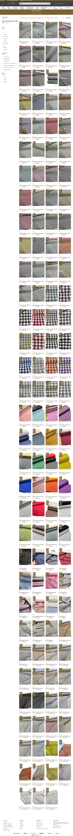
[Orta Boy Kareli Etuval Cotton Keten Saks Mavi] (38, 245)
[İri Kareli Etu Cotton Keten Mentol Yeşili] (65, 389)
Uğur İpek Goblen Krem (50, 688)
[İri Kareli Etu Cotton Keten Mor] (65, 365)
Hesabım (21, 822)
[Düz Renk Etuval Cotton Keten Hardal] (52, 437)
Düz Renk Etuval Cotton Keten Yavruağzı (25, 424)
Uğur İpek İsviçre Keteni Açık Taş (38, 736)
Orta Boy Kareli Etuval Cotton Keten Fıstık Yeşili (65, 281)
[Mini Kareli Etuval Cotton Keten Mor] (25, 126)
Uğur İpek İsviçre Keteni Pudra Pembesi (52, 736)
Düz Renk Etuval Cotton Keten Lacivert (25, 448)
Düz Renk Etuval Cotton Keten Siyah (52, 472)
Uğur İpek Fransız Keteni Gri (64, 783)
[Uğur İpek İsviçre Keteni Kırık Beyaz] (38, 748)
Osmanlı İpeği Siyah (23, 568)
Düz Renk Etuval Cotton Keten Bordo (65, 448)
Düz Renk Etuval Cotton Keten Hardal (52, 448)
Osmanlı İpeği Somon (63, 592)
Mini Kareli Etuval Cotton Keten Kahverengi (65, 137)
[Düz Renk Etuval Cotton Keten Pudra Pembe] (38, 485)
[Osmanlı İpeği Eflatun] (25, 605)
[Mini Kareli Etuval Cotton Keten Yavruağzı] (38, 30)
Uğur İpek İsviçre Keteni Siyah (25, 712)
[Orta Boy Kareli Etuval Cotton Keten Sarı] (25, 245)
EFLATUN (5, 49)
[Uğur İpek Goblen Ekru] (65, 676)
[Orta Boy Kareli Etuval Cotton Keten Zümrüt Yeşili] (52, 222)
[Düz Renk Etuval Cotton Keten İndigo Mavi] (38, 437)
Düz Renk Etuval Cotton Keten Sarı (65, 472)
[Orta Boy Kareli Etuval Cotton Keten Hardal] (65, 198)
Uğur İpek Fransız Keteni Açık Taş (25, 807)
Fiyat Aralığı (4, 17)
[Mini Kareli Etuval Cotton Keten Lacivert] (38, 54)
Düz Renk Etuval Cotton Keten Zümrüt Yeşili (38, 472)
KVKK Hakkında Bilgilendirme (8, 825)
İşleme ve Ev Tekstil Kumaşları (9, 65)
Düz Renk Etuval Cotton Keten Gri (65, 520)
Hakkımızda (5, 822)
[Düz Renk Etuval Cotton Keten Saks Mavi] (25, 485)
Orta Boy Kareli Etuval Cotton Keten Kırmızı (25, 209)
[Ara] (50, 4)
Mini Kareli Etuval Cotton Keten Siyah (65, 89)
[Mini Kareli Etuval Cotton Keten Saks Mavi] (38, 102)
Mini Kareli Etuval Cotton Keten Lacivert (38, 65)
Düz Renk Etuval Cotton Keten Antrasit (25, 472)
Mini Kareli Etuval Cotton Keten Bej (52, 161)
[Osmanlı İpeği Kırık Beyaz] (25, 30)
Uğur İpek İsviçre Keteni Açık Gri (65, 712)
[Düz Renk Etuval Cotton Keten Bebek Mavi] (25, 509)
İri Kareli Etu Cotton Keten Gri (38, 400)
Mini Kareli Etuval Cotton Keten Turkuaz (52, 41)
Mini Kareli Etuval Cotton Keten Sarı (25, 113)
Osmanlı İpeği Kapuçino (37, 640)
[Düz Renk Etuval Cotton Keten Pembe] (52, 413)
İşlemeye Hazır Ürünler (40, 823)
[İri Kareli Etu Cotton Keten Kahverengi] (52, 317)
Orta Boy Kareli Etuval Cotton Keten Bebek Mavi (38, 281)
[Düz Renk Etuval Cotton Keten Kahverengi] (52, 509)
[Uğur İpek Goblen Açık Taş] (65, 652)
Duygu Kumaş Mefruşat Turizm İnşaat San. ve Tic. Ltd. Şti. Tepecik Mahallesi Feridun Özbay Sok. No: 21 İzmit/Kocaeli (61, 823)
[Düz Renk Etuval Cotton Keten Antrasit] (25, 461)
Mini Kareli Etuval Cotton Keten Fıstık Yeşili (38, 161)
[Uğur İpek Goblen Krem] (52, 676)
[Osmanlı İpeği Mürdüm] (38, 581)
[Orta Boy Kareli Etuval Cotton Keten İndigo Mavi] (52, 198)
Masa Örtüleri (38, 826)
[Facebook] (4, 830)
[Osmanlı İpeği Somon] (65, 581)
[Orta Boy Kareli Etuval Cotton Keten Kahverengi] (38, 198)
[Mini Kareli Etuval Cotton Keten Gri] (25, 150)
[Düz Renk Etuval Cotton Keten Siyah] (52, 461)
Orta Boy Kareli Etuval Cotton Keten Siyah (65, 233)
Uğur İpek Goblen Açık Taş (64, 664)
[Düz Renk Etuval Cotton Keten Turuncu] (52, 485)
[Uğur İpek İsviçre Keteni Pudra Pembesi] (52, 724)
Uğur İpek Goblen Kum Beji (37, 688)
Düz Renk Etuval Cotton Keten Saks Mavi (25, 496)
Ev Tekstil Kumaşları (7, 69)
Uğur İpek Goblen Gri (23, 664)
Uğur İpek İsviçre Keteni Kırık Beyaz (38, 760)
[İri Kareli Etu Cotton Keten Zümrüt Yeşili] (52, 341)
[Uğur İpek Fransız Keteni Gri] (65, 772)
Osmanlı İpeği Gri (62, 616)
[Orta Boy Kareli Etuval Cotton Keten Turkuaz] (25, 174)
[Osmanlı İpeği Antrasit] (52, 557)
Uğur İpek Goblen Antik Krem (51, 664)
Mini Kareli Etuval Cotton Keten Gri (25, 161)
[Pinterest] (9, 830)
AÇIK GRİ (5, 38)
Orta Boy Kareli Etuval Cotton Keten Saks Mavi (38, 257)
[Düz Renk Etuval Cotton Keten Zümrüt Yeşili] (38, 461)
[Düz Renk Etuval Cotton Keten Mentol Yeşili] (52, 533)
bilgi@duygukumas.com (57, 827)
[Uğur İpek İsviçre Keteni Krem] (25, 748)
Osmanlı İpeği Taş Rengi (23, 640)
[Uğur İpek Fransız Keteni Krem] (38, 796)
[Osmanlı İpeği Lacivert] (38, 557)
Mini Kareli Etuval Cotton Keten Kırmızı (52, 137)
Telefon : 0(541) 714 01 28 (57, 825)
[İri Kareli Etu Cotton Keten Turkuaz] (52, 293)
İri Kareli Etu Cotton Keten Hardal (25, 353)
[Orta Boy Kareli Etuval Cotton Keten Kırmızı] (25, 198)
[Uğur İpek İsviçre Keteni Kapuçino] (65, 724)
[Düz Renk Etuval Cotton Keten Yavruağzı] (25, 413)
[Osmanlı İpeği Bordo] (65, 557)
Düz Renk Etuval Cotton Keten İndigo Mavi (38, 448)
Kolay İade (21, 826)
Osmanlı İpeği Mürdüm (36, 592)
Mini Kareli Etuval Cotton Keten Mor (25, 137)
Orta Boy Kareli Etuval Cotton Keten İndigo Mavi (52, 209)
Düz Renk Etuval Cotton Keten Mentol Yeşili (52, 544)
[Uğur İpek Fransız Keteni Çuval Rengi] (38, 772)
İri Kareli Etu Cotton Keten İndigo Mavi (65, 329)
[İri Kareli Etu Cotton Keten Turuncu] (52, 365)
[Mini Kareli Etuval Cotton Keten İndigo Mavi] (52, 54)
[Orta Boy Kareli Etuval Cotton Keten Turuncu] (65, 245)
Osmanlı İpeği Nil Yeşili (50, 616)
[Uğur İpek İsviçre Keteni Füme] (38, 700)
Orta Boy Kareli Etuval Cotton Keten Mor (25, 281)
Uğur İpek (5, 81)
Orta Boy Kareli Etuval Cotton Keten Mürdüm (52, 185)
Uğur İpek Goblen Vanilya (24, 688)
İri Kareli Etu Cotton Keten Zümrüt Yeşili (52, 353)
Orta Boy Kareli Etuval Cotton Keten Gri (52, 281)
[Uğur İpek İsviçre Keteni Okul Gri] (52, 700)
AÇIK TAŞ (5, 41)
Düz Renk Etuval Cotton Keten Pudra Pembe (38, 496)
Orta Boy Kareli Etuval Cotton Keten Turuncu (65, 257)
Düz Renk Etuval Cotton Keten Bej (38, 544)
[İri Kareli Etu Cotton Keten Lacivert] (25, 317)
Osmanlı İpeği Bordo (63, 568)
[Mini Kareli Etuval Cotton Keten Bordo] (25, 78)
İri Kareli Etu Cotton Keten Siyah (65, 353)
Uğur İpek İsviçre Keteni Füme (38, 712)
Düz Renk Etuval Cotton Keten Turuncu (52, 496)
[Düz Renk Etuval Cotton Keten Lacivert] (25, 437)
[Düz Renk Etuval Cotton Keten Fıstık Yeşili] (25, 533)
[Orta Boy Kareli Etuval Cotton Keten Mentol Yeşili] (38, 293)
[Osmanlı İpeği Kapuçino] (38, 628)
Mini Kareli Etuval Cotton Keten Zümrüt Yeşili (52, 89)
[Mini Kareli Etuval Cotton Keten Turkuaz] (52, 30)
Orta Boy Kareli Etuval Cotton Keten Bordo (25, 233)
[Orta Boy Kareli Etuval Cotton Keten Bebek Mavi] (38, 269)
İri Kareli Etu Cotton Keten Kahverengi (52, 329)
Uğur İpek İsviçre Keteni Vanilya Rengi (25, 736)
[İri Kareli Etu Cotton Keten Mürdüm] (65, 293)
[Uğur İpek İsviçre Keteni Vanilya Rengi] (25, 724)
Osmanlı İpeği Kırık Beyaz (24, 41)
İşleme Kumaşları (39, 825)
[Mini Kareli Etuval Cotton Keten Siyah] (65, 78)
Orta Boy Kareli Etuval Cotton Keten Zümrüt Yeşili (52, 233)
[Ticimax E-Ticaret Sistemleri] (33, 835)
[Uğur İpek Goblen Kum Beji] (38, 676)
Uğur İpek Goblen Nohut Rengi (38, 664)
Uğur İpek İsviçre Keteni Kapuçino (65, 736)
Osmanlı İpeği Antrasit (50, 568)
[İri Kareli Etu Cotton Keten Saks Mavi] (25, 365)
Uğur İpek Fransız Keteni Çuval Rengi (38, 783)
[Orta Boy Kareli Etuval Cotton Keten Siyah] (65, 222)
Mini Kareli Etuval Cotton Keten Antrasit (38, 89)
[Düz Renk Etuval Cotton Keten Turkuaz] (38, 413)
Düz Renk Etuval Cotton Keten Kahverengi (52, 520)
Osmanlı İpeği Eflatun (23, 616)
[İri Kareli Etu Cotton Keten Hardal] (25, 341)
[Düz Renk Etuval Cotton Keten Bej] (38, 533)
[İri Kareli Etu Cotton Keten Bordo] (38, 341)
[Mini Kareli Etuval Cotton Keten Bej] (52, 150)
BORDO (5, 47)
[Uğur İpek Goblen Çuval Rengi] (65, 628)
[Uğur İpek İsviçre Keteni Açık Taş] (38, 724)
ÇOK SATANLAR (6, 56)
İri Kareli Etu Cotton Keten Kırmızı (38, 329)
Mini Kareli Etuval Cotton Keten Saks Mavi (38, 113)
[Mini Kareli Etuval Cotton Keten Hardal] (65, 54)
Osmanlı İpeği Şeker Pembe (51, 592)
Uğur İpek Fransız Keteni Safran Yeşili (52, 760)
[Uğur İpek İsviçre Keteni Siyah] (25, 700)
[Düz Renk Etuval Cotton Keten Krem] (65, 533)
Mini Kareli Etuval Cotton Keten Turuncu (65, 113)
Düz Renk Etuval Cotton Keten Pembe (52, 424)
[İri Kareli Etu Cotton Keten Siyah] (65, 341)
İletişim (21, 828)
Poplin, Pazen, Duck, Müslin (8, 67)
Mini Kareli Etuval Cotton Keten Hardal (65, 65)
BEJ (4, 45)
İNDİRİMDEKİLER (7, 59)
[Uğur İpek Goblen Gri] (25, 652)
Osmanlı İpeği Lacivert (36, 568)
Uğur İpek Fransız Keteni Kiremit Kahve (25, 783)
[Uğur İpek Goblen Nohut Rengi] (38, 652)
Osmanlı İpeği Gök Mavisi (24, 592)
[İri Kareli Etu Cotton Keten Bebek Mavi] (25, 389)
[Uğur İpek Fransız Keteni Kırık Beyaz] (52, 796)
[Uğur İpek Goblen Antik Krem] (52, 652)
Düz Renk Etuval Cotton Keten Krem (65, 544)
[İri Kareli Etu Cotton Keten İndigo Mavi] (65, 317)
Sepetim (21, 823)
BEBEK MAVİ (6, 43)
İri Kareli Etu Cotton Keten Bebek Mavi (25, 400)
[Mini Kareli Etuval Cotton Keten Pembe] (65, 30)
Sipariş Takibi (22, 825)
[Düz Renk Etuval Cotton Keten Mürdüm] (65, 413)
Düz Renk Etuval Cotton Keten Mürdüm (65, 424)
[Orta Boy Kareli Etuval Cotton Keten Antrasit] (38, 222)
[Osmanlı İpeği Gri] (65, 605)
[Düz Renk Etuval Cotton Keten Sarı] (65, 461)
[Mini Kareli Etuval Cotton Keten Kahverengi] (65, 126)
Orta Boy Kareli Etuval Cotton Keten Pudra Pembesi (52, 257)
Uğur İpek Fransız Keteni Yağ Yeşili (52, 783)
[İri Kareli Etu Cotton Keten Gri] (38, 389)
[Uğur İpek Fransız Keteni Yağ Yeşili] (52, 772)
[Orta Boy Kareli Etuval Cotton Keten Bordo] (25, 222)
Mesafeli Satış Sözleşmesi (7, 823)
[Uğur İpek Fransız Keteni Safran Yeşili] (52, 748)
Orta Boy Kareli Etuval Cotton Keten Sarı (25, 257)
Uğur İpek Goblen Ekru (63, 688)
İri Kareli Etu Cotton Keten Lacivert (25, 329)
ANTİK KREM (6, 36)
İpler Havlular (38, 822)
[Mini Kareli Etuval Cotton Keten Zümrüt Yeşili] (52, 78)
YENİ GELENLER (6, 61)
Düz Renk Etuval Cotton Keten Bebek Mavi (25, 520)
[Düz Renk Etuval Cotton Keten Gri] (65, 509)
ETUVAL (5, 79)
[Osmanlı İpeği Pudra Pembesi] (38, 605)
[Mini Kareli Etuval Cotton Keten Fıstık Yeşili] (38, 150)
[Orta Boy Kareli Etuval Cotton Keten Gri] (52, 269)
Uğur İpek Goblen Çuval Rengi (64, 640)
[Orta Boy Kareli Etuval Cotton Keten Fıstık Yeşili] (65, 269)
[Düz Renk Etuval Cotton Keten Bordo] (65, 437)
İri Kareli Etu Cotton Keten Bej (51, 400)
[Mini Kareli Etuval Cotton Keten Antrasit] (38, 78)
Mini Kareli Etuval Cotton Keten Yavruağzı (38, 41)
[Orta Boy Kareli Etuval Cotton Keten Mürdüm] (52, 174)
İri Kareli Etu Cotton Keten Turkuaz (52, 305)
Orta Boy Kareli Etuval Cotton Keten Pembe (38, 185)
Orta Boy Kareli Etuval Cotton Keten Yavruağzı (65, 161)
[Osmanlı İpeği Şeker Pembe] (52, 581)
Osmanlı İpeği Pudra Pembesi (38, 616)
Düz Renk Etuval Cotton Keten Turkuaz (38, 424)
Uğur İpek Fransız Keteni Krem (38, 807)
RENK (3, 27)
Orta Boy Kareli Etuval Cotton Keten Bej (25, 305)
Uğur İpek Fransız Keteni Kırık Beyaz (52, 807)
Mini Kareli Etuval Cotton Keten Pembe (65, 41)
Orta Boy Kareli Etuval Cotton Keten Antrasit (38, 233)
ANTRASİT (5, 34)
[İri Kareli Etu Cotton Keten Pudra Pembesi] (38, 365)
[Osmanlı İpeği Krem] (52, 628)
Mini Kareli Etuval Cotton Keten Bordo (25, 89)
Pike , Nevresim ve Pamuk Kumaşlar (42, 828)
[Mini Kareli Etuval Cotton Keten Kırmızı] (52, 126)
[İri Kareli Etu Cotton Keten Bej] (52, 389)
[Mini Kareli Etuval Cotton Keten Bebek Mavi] (38, 126)
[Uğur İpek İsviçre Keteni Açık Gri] (65, 700)
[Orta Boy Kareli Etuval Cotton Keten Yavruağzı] (65, 150)
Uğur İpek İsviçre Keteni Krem (25, 760)
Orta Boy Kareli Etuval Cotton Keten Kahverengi (38, 209)
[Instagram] (6, 830)
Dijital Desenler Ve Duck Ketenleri (10, 63)
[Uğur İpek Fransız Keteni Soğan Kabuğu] (65, 748)
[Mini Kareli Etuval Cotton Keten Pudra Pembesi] (52, 102)
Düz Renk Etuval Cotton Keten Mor (65, 496)
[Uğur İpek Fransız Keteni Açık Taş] (25, 796)
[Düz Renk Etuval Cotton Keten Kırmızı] (38, 509)
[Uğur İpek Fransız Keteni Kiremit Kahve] (25, 772)
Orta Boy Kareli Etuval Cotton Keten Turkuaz (25, 185)
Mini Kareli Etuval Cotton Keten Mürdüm (25, 65)
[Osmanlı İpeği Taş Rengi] (25, 628)
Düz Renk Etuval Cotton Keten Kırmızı (38, 520)
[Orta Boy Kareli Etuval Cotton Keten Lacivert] (65, 174)
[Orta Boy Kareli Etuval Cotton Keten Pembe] (38, 174)
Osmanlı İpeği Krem (49, 640)
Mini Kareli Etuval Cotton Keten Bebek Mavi (38, 137)
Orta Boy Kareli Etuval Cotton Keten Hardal (65, 209)
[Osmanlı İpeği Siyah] (25, 557)
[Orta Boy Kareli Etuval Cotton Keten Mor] (25, 269)
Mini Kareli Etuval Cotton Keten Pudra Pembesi (52, 113)
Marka (3, 73)
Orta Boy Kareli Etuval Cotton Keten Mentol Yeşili (38, 305)
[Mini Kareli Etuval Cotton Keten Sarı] (25, 102)
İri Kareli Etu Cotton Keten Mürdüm (65, 305)
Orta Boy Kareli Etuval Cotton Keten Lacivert (65, 185)
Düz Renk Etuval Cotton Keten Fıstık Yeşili (25, 544)
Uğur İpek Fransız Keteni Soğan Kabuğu (65, 760)
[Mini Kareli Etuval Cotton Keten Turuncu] (65, 102)
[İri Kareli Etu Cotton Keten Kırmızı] (38, 317)
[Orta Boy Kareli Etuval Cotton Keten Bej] (25, 293)
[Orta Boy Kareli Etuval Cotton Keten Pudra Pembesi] (52, 245)
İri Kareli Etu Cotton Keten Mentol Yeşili (65, 400)
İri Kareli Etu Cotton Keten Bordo (38, 353)
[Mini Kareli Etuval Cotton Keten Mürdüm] (25, 54)
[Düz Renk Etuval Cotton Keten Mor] (65, 485)
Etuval (5, 77)
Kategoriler (4, 53)
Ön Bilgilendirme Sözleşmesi (7, 826)
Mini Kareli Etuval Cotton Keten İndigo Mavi (52, 65)
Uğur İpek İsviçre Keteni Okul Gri (52, 712)
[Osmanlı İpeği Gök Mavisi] (25, 581)
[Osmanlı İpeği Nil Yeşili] (52, 605)
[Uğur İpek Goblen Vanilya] (25, 676)
